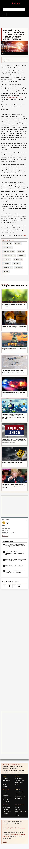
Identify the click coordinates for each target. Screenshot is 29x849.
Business (17, 243)
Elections (4, 786)
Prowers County (19, 782)
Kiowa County (18, 778)
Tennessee (19, 267)
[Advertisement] (14, 650)
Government (7, 247)
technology (7, 243)
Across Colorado (9, 251)
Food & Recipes (6, 807)
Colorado (21, 251)
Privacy (17, 815)
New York (16, 263)
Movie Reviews (6, 809)
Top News (5, 778)
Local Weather (19, 798)
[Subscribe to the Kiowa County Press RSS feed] (14, 586)
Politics (4, 784)
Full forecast (5, 536)
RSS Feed (17, 809)
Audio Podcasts (6, 811)
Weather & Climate (20, 794)
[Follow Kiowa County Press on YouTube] (19, 586)
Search (17, 807)
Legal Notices (6, 801)
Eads (16, 784)
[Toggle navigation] (4, 14)
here (24, 235)
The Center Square (9, 255)
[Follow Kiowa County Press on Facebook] (9, 586)
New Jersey (7, 263)
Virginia (6, 271)
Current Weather (19, 792)
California (7, 259)
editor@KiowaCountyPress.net (15, 828)
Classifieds (5, 813)
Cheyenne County (19, 780)
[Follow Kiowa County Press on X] (4, 586)
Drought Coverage (20, 796)
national (21, 255)
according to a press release (15, 97)
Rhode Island (8, 267)
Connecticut (18, 259)
